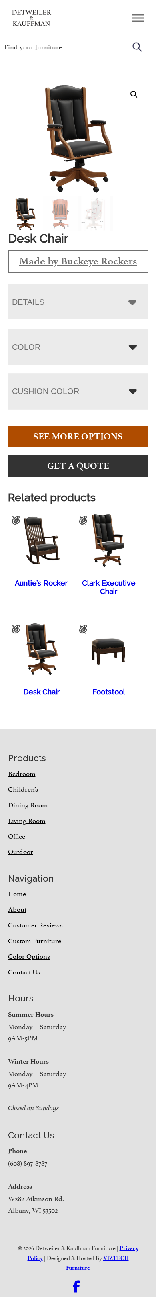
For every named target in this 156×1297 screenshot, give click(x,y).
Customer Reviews (35, 924)
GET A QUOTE (78, 465)
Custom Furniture (34, 940)
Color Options (29, 955)
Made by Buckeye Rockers (78, 261)
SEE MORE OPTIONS (78, 436)
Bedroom (22, 773)
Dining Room (28, 804)
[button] (134, 94)
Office (16, 835)
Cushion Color (45, 391)
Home (17, 893)
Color (26, 347)
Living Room (27, 820)
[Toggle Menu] (138, 18)
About (17, 908)
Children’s (23, 788)
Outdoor (20, 851)
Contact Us (24, 971)
